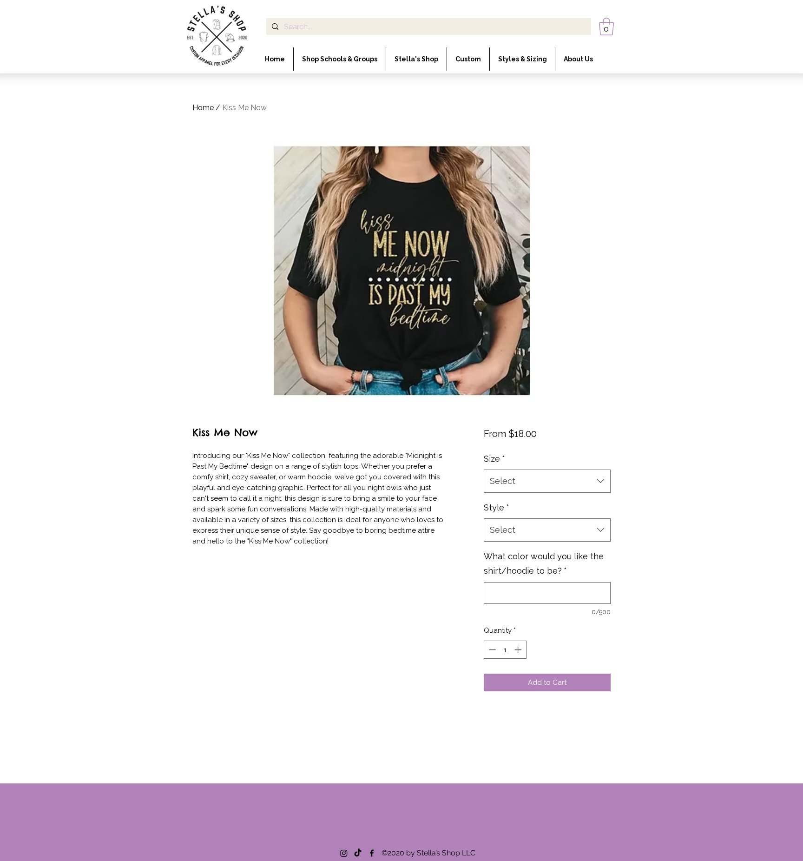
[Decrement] (491, 649)
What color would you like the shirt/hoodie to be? (544, 563)
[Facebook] (371, 853)
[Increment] (519, 649)
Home (203, 107)
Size (494, 459)
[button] (606, 26)
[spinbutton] (505, 649)
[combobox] (547, 481)
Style (496, 507)
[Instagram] (344, 853)
